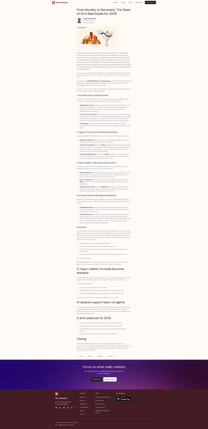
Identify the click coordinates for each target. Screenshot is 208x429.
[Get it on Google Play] (123, 399)
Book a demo (139, 2)
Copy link (111, 356)
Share (81, 356)
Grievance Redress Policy (102, 397)
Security (115, 2)
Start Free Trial (150, 2)
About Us (82, 397)
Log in (130, 2)
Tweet (90, 356)
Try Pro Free (96, 379)
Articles (82, 400)
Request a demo (110, 379)
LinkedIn (100, 356)
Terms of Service (100, 407)
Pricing (123, 2)
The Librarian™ (63, 422)
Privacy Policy (99, 400)
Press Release (84, 407)
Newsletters (83, 404)
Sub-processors (100, 404)
